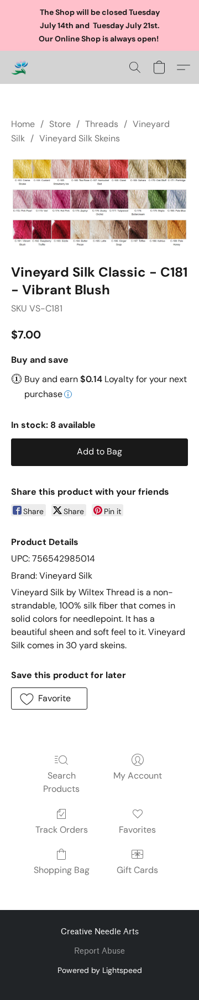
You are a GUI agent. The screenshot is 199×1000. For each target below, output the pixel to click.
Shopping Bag (62, 870)
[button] (20, 67)
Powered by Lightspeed (99, 970)
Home (23, 124)
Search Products (61, 782)
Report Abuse (99, 951)
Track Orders (61, 829)
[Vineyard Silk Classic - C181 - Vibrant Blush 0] (99, 202)
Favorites (137, 829)
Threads (101, 124)
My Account (137, 775)
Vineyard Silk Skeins (79, 138)
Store (60, 124)
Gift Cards (137, 870)
